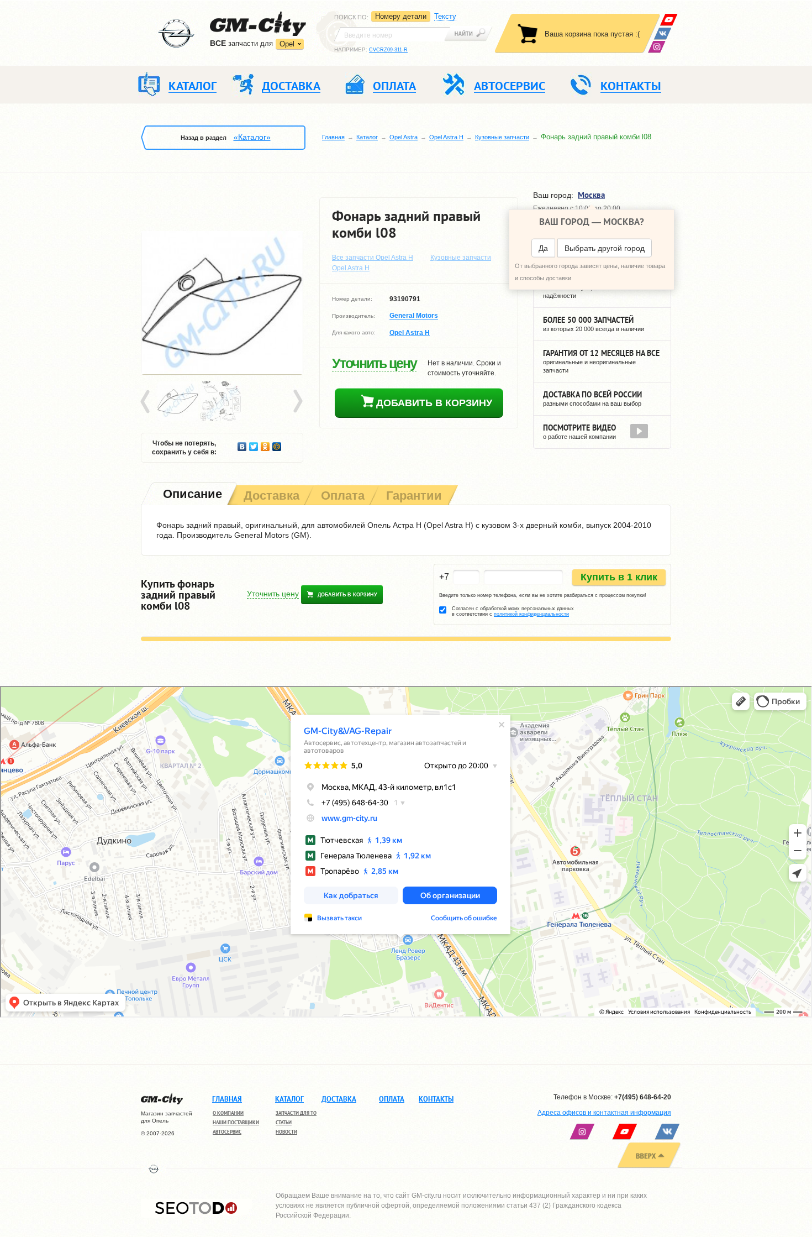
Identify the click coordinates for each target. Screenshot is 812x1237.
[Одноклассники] (265, 443)
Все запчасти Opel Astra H (372, 257)
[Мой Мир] (277, 443)
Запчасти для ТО (296, 1113)
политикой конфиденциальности (531, 614)
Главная (333, 137)
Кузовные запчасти (502, 137)
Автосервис (227, 1132)
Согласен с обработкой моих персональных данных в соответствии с (513, 611)
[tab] (191, 495)
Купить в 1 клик (619, 577)
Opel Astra (403, 137)
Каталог (367, 137)
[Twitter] (254, 443)
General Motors (413, 316)
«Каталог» (252, 137)
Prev (147, 402)
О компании (228, 1113)
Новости (286, 1132)
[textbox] (392, 34)
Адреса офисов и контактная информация (604, 1113)
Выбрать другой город (605, 248)
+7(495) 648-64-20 (642, 1097)
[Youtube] (668, 19)
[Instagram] (656, 47)
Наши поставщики (236, 1122)
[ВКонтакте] (662, 33)
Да (543, 248)
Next (297, 402)
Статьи (284, 1122)
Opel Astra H (446, 137)
